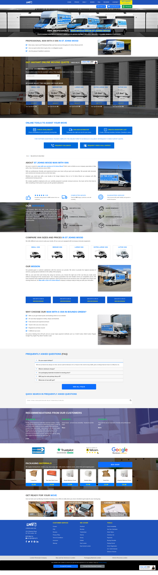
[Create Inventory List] (79, 508)
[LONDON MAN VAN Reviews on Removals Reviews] (38, 450)
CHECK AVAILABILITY (43, 131)
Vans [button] (84, 2)
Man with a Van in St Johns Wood (49, 280)
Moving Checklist (111, 540)
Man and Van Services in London (65, 558)
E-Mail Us (30, 536)
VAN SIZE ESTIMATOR (79, 131)
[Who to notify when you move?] (115, 508)
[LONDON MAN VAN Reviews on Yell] (92, 450)
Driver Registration (112, 546)
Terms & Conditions (58, 537)
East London (83, 543)
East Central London (85, 546)
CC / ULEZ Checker (112, 548)
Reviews (106, 2)
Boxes (92, 2)
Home (69, 2)
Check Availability (111, 526)
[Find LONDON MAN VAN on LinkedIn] (37, 542)
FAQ (54, 529)
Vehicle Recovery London (119, 558)
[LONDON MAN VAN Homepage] (29, 2)
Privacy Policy (103, 562)
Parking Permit (111, 543)
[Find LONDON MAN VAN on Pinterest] (34, 542)
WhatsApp (128, 6)
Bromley (82, 529)
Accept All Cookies (65, 566)
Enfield (82, 540)
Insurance (55, 540)
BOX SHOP (115, 464)
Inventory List (110, 534)
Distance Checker (111, 551)
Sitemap (55, 543)
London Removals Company (38, 558)
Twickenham (83, 532)
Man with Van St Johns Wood (37, 156)
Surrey (81, 537)
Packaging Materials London (92, 558)
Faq (99, 2)
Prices (76, 2)
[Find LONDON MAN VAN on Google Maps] (31, 542)
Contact (115, 2)
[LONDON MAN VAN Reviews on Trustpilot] (65, 450)
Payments (109, 537)
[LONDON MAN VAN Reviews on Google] (120, 450)
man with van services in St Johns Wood (50, 166)
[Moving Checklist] (42, 508)
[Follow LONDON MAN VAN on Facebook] (26, 542)
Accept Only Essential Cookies (92, 566)
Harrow (82, 534)
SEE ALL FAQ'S (79, 387)
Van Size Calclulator (112, 529)
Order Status (110, 532)
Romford (82, 526)
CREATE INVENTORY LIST (115, 131)
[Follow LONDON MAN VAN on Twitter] (29, 542)
